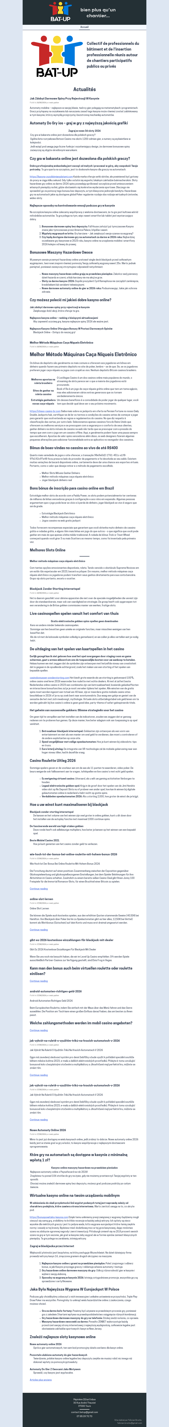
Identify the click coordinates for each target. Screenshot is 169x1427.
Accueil (84, 27)
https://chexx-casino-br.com (45, 411)
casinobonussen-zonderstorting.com (49, 678)
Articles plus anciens (41, 1380)
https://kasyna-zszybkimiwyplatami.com (51, 177)
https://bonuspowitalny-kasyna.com (49, 1217)
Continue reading (39, 889)
